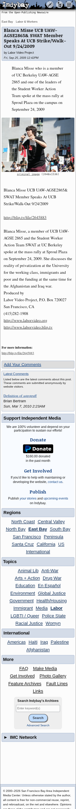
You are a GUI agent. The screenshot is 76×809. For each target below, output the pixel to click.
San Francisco (27, 536)
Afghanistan (38, 649)
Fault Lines (57, 683)
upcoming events (56, 498)
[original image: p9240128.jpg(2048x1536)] (38, 145)
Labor (56, 608)
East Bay (7, 21)
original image (28, 174)
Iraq (44, 642)
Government (22, 600)
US (61, 544)
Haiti (33, 642)
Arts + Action (27, 578)
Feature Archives (24, 683)
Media (42, 608)
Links (38, 691)
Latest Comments (16, 374)
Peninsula (53, 536)
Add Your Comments (22, 364)
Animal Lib (28, 570)
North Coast (23, 521)
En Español (49, 585)
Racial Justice (29, 623)
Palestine (60, 642)
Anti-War (49, 570)
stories (28, 498)
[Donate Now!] (38, 448)
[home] (38, 5)
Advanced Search (38, 725)
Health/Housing (51, 600)
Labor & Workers (26, 21)
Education (25, 585)
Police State (54, 615)
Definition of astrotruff (20, 396)
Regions (12, 512)
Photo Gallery (53, 675)
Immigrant (23, 608)
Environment (22, 593)
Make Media (45, 668)
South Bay (60, 529)
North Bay (16, 529)
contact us (55, 482)
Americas (16, 642)
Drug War (52, 578)
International (38, 551)
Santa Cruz (23, 544)
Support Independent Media (32, 418)
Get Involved (22, 675)
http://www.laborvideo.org (25, 320)
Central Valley (51, 521)
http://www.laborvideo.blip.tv (28, 327)
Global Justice (52, 593)
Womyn (53, 623)
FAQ (23, 668)
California (46, 544)
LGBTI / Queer (25, 615)
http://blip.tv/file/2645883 (25, 217)
